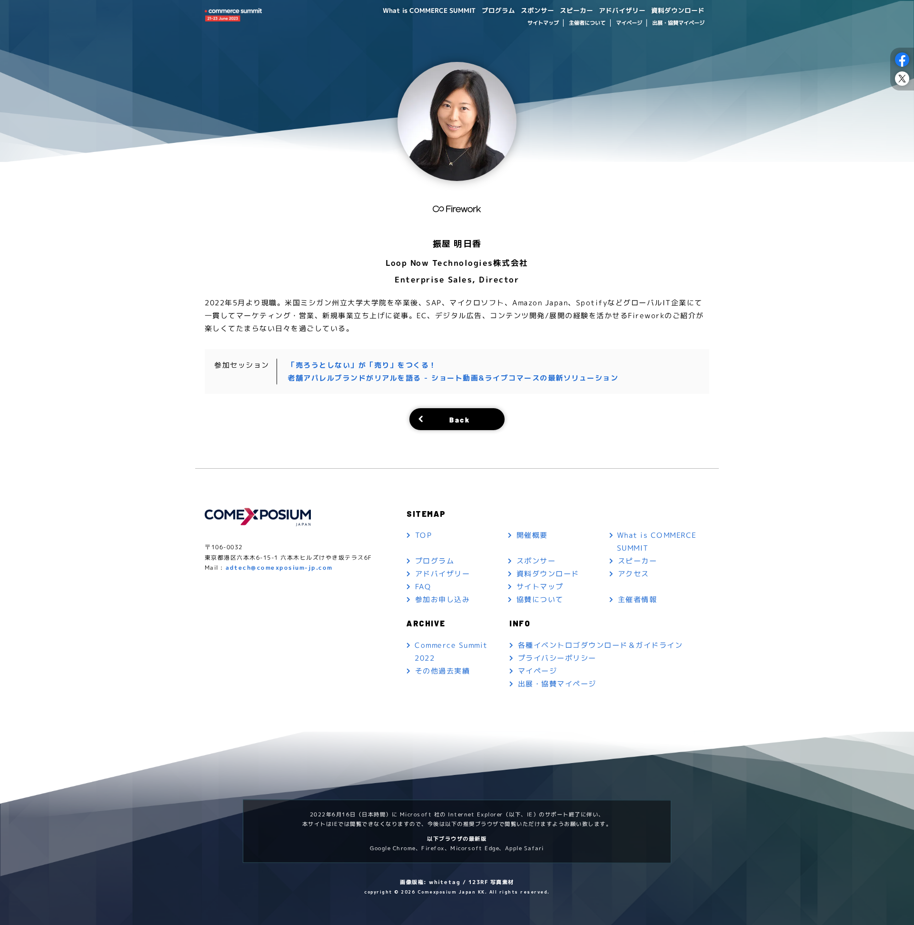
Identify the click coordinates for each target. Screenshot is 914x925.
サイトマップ (542, 23)
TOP (423, 535)
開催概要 (532, 535)
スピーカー (576, 10)
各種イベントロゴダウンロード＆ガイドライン (600, 645)
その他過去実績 (442, 671)
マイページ (629, 23)
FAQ (423, 587)
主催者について (587, 23)
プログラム (498, 10)
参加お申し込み (442, 599)
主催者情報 (637, 599)
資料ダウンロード (678, 10)
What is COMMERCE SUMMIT (429, 10)
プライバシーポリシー (557, 658)
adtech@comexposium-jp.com (279, 567)
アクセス (633, 574)
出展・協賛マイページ (678, 23)
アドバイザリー (622, 10)
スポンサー (537, 10)
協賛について (540, 599)
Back (459, 418)
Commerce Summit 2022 (451, 651)
